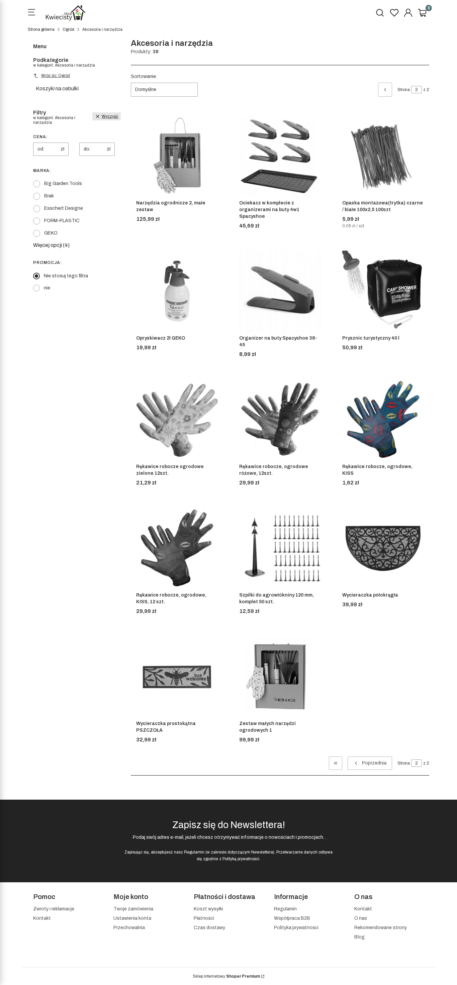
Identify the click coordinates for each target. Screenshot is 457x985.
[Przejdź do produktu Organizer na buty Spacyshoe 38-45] (280, 291)
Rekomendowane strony (380, 927)
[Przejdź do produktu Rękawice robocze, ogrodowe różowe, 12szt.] (280, 420)
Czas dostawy (209, 927)
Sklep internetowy (226, 976)
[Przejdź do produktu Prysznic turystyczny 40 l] (383, 291)
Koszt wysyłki (208, 908)
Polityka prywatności (296, 927)
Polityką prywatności (240, 859)
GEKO (51, 233)
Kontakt (42, 918)
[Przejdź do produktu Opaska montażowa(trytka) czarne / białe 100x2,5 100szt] (383, 156)
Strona (403, 89)
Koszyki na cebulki (57, 88)
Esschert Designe (63, 208)
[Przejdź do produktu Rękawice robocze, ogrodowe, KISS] (383, 420)
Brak (49, 195)
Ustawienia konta (132, 918)
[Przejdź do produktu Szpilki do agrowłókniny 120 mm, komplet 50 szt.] (280, 548)
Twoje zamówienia (133, 908)
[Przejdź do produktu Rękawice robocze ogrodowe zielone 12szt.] (177, 420)
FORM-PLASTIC (62, 220)
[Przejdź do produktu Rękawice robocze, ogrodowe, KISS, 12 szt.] (177, 548)
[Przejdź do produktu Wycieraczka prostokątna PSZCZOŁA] (177, 677)
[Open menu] (31, 13)
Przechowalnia (129, 927)
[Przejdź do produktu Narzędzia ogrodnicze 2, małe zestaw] (177, 156)
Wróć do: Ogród (55, 75)
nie (47, 287)
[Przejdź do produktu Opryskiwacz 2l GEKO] (177, 291)
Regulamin (194, 852)
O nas (360, 918)
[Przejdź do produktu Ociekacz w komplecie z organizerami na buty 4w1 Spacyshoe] (280, 156)
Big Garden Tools (63, 183)
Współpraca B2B (292, 918)
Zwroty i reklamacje (53, 908)
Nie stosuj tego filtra (66, 275)
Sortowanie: (144, 76)
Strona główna (41, 29)
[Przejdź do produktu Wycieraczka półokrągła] (383, 548)
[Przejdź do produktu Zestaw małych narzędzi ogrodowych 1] (280, 677)
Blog (359, 936)
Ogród (68, 29)
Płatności (204, 918)
